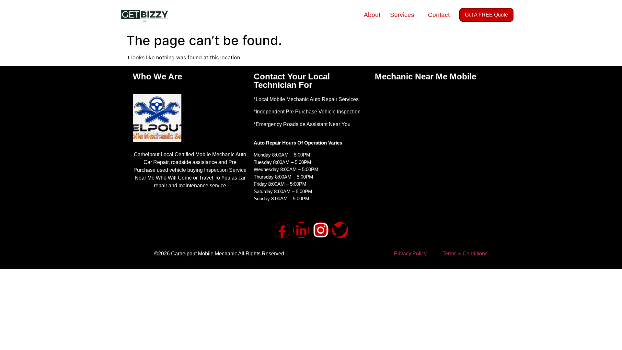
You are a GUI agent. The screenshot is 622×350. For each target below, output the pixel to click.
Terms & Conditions (465, 253)
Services (402, 14)
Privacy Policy (410, 253)
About (372, 14)
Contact (439, 14)
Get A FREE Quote (486, 15)
